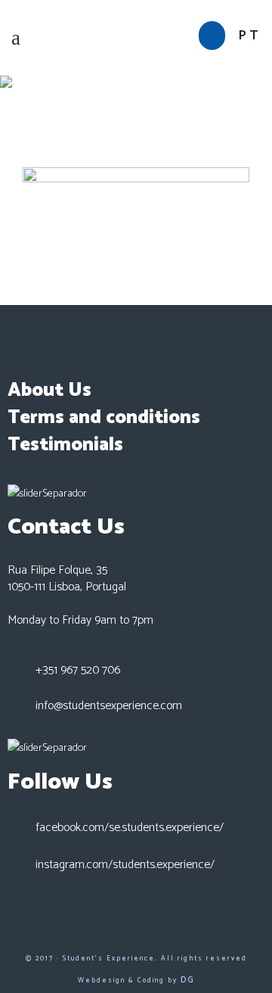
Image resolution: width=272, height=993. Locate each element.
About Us (49, 390)
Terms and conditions (104, 418)
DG (188, 980)
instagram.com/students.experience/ (125, 864)
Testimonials (65, 445)
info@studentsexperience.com (109, 706)
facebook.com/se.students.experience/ (130, 827)
